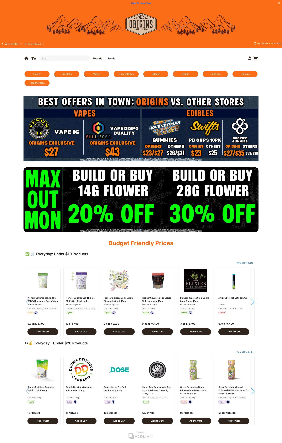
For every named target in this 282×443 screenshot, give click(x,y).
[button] (43, 281)
